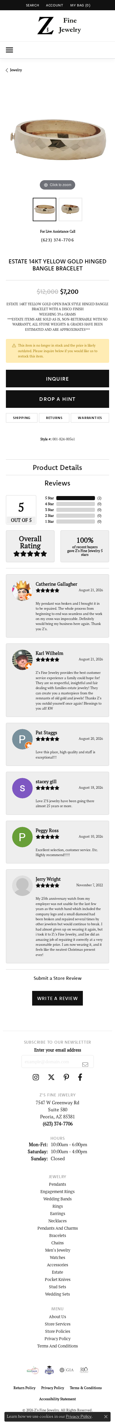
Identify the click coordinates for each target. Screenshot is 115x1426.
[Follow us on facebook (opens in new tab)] (80, 1077)
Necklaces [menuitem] (57, 1221)
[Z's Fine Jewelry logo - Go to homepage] (57, 25)
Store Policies (57, 1331)
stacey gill (46, 781)
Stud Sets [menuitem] (57, 1286)
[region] (57, 140)
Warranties (90, 417)
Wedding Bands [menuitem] (57, 1199)
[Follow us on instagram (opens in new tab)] (36, 1077)
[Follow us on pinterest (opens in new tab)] (66, 1077)
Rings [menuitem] (57, 1206)
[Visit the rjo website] (84, 1370)
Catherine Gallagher (56, 584)
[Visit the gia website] (67, 1370)
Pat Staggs (46, 732)
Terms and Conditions (57, 1346)
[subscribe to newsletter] (85, 1064)
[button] (32, 5)
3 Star (49, 509)
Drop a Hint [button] (57, 399)
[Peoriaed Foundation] (49, 1370)
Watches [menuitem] (57, 1257)
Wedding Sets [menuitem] (57, 1294)
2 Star (49, 515)
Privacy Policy (57, 1338)
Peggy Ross (47, 830)
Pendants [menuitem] (57, 1184)
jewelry (16, 70)
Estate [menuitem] (57, 1272)
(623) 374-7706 (57, 240)
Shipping (21, 417)
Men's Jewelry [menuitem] (57, 1250)
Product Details (57, 467)
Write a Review (57, 998)
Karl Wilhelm (49, 653)
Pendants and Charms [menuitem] (57, 1228)
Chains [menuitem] (57, 1243)
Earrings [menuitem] (57, 1213)
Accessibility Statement (57, 1399)
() (99, 498)
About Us (57, 1316)
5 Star (49, 498)
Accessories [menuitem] (57, 1264)
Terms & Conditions (86, 1388)
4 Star (49, 504)
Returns (54, 417)
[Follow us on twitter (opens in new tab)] (51, 1077)
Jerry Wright (48, 879)
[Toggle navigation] (9, 50)
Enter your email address (57, 1050)
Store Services (57, 1324)
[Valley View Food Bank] (33, 1370)
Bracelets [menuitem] (57, 1235)
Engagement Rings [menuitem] (57, 1191)
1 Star (49, 521)
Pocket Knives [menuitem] (57, 1279)
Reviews (57, 482)
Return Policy (24, 1388)
